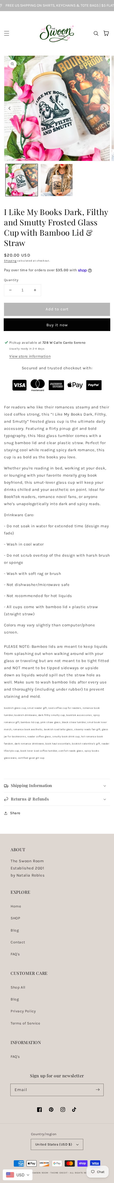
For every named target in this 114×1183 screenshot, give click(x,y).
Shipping (10, 260)
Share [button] (15, 813)
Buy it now (57, 325)
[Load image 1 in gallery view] (21, 180)
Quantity (11, 280)
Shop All (18, 987)
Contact (18, 942)
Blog (15, 930)
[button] (6, 33)
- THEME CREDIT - (59, 1172)
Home (16, 906)
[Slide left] (9, 108)
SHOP (15, 918)
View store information (30, 356)
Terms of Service (25, 1023)
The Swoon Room (37, 1172)
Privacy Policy (23, 1011)
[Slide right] (104, 108)
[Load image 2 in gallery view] (57, 180)
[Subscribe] (97, 1090)
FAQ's (15, 954)
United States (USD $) (53, 1144)
